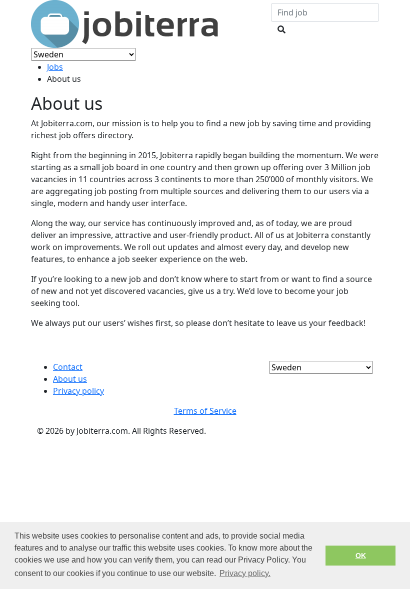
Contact (67, 366)
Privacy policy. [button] (245, 573)
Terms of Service (205, 410)
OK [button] (361, 556)
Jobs (55, 66)
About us (70, 378)
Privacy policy (78, 390)
